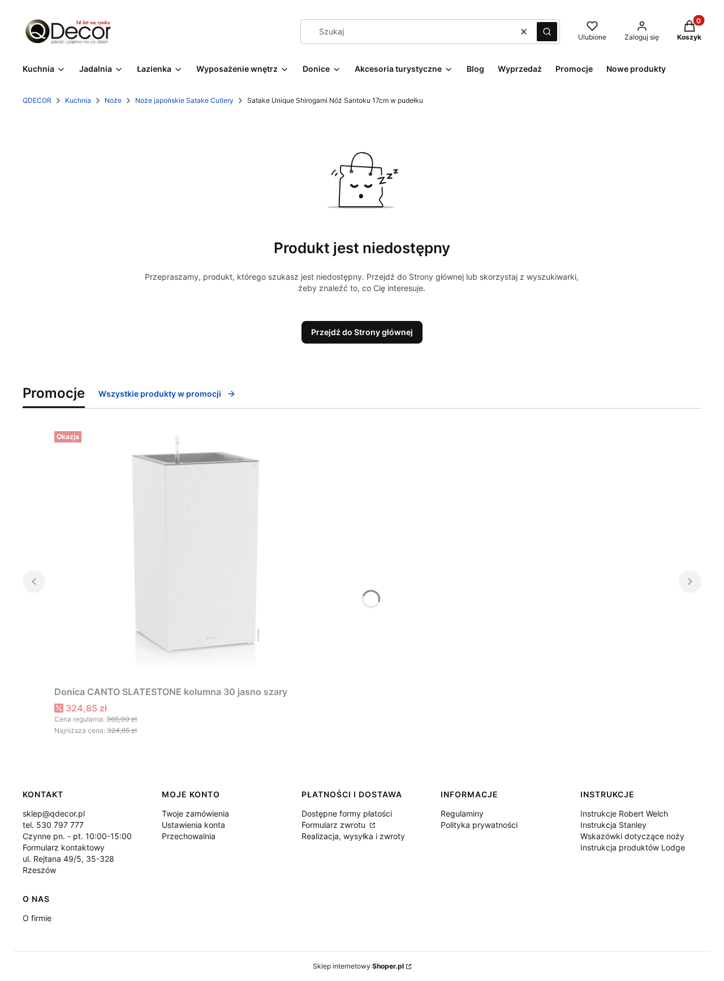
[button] (547, 31)
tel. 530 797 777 (53, 825)
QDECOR (37, 100)
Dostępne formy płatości (346, 813)
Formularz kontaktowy (64, 847)
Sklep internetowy (358, 966)
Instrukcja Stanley (613, 825)
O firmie (37, 918)
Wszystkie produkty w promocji (159, 393)
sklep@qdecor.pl (54, 813)
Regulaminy (462, 813)
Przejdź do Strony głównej (362, 332)
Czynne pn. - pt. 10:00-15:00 (77, 836)
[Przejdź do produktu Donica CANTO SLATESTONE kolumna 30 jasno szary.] (195, 554)
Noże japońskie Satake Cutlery (184, 100)
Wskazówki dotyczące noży (632, 836)
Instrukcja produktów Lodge (632, 847)
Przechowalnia (189, 836)
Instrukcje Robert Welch (624, 813)
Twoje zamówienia (195, 813)
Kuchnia (78, 100)
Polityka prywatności (479, 825)
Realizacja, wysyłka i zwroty (353, 836)
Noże (113, 100)
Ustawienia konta (193, 825)
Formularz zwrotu (334, 825)
